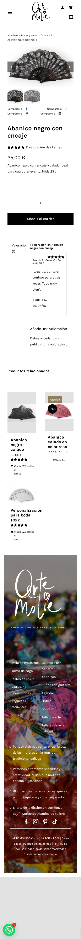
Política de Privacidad (37, 843)
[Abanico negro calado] (21, 412)
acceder (46, 338)
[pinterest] (45, 821)
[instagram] (35, 821)
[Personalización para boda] (21, 495)
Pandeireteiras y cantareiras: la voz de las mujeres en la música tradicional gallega (39, 752)
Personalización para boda (26, 513)
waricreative (50, 854)
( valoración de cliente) (44, 147)
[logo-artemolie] (40, 3)
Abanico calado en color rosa (57, 442)
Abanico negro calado (19, 444)
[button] (9, 930)
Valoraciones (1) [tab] (18, 248)
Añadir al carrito (41, 219)
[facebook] (26, 821)
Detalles (29, 466)
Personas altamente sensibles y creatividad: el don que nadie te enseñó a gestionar (36, 775)
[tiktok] (55, 821)
